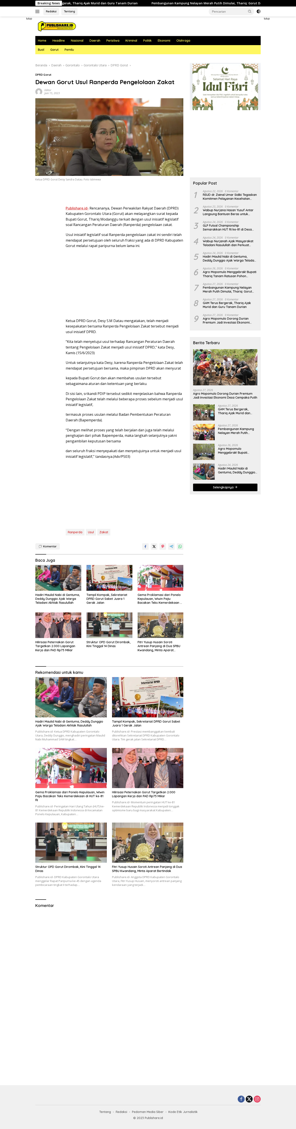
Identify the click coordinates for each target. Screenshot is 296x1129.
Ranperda (75, 532)
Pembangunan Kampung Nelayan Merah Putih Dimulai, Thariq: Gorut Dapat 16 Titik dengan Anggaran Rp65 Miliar (197, 3)
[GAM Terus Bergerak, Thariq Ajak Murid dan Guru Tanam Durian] (204, 412)
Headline (58, 41)
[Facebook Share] (145, 546)
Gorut (54, 50)
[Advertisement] (279, 81)
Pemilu (69, 50)
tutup (29, 18)
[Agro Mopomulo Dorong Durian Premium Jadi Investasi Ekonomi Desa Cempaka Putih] (225, 367)
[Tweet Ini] (154, 546)
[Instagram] (257, 1099)
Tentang (69, 11)
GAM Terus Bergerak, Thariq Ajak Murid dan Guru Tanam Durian (227, 305)
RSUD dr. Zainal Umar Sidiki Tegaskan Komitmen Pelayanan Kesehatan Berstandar (230, 197)
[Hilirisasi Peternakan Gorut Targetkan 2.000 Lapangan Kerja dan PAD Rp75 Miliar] (58, 625)
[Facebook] (241, 1099)
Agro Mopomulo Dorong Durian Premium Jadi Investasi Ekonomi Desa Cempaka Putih (226, 320)
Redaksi (51, 11)
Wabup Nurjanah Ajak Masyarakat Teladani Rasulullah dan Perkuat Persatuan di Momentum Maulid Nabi (229, 243)
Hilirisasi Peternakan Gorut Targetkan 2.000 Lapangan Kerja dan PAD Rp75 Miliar (55, 646)
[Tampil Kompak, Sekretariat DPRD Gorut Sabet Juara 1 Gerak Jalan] (109, 578)
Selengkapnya (223, 487)
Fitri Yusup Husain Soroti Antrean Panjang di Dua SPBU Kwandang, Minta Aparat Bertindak (159, 646)
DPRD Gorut (43, 75)
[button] (250, 11)
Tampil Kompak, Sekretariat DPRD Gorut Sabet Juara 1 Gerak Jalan (106, 599)
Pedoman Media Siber (148, 1112)
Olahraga (183, 41)
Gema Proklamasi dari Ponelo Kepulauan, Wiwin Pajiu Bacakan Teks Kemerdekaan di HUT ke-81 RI (160, 599)
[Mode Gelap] (258, 11)
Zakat (103, 532)
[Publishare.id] (56, 26)
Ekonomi (164, 41)
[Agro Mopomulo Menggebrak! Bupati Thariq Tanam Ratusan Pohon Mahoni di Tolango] (204, 452)
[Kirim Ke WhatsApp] (180, 546)
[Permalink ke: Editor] (38, 91)
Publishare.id (154, 1118)
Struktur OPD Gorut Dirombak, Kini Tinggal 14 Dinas (108, 644)
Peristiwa (112, 41)
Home (42, 41)
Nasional (77, 41)
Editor (47, 90)
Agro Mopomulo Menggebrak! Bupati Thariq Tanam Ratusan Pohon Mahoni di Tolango (229, 274)
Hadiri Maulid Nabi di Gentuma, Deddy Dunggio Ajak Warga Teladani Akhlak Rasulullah (57, 599)
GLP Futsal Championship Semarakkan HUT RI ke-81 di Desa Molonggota (227, 227)
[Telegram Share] (171, 546)
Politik (147, 41)
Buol (41, 50)
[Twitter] (249, 1099)
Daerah (94, 41)
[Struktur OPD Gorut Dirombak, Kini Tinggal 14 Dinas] (109, 625)
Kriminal (131, 41)
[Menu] (38, 11)
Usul (91, 532)
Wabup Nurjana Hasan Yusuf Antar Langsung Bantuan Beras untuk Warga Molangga (228, 212)
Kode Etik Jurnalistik (183, 1112)
